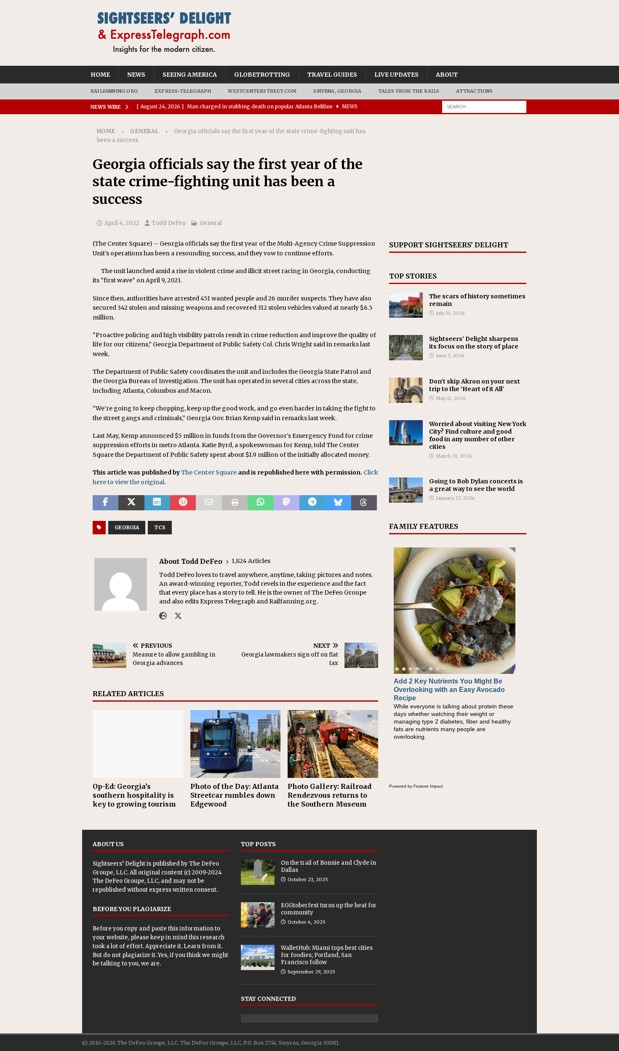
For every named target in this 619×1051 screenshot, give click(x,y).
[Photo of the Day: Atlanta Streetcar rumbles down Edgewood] (235, 744)
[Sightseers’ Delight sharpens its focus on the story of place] (406, 347)
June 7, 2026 (450, 356)
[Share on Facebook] (105, 502)
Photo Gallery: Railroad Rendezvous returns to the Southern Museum (329, 795)
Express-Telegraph (183, 91)
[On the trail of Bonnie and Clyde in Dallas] (258, 872)
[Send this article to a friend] (208, 502)
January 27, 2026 (455, 498)
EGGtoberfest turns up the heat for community (328, 909)
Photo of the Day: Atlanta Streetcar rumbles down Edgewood (234, 795)
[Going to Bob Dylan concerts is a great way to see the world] (406, 490)
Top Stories (413, 276)
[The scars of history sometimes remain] (406, 305)
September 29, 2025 (311, 972)
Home (100, 74)
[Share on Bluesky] (338, 502)
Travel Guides (332, 74)
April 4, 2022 (121, 223)
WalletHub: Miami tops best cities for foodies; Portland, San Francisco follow (327, 955)
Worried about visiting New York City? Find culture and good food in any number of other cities (477, 435)
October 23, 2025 (308, 879)
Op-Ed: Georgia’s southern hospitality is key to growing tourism (134, 795)
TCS (159, 527)
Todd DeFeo (169, 223)
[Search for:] (484, 106)
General (211, 223)
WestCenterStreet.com (262, 91)
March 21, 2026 (454, 456)
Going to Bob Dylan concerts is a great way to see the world (476, 485)
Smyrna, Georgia (337, 91)
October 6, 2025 (307, 922)
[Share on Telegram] (312, 502)
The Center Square (209, 472)
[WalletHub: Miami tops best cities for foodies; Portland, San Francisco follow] (258, 957)
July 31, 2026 (450, 313)
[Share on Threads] (364, 502)
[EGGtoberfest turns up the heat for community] (258, 915)
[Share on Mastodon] (286, 502)
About (447, 74)
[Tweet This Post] (131, 502)
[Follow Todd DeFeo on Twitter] (175, 616)
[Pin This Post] (183, 502)
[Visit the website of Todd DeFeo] (163, 616)
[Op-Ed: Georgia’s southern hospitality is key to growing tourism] (138, 744)
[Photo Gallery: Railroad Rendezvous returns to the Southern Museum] (333, 744)
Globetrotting (262, 74)
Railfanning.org (114, 91)
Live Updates (396, 74)
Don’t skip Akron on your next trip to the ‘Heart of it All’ (474, 385)
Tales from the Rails (408, 91)
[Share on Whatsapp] (260, 502)
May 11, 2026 (451, 398)
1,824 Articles (251, 561)
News (136, 74)
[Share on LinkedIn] (157, 502)
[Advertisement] (457, 177)
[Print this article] (235, 502)
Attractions (474, 91)
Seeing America (190, 74)
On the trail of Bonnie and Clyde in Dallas (328, 866)
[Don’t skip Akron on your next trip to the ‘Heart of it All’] (406, 390)
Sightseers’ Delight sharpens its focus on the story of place (473, 342)
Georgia (127, 527)
